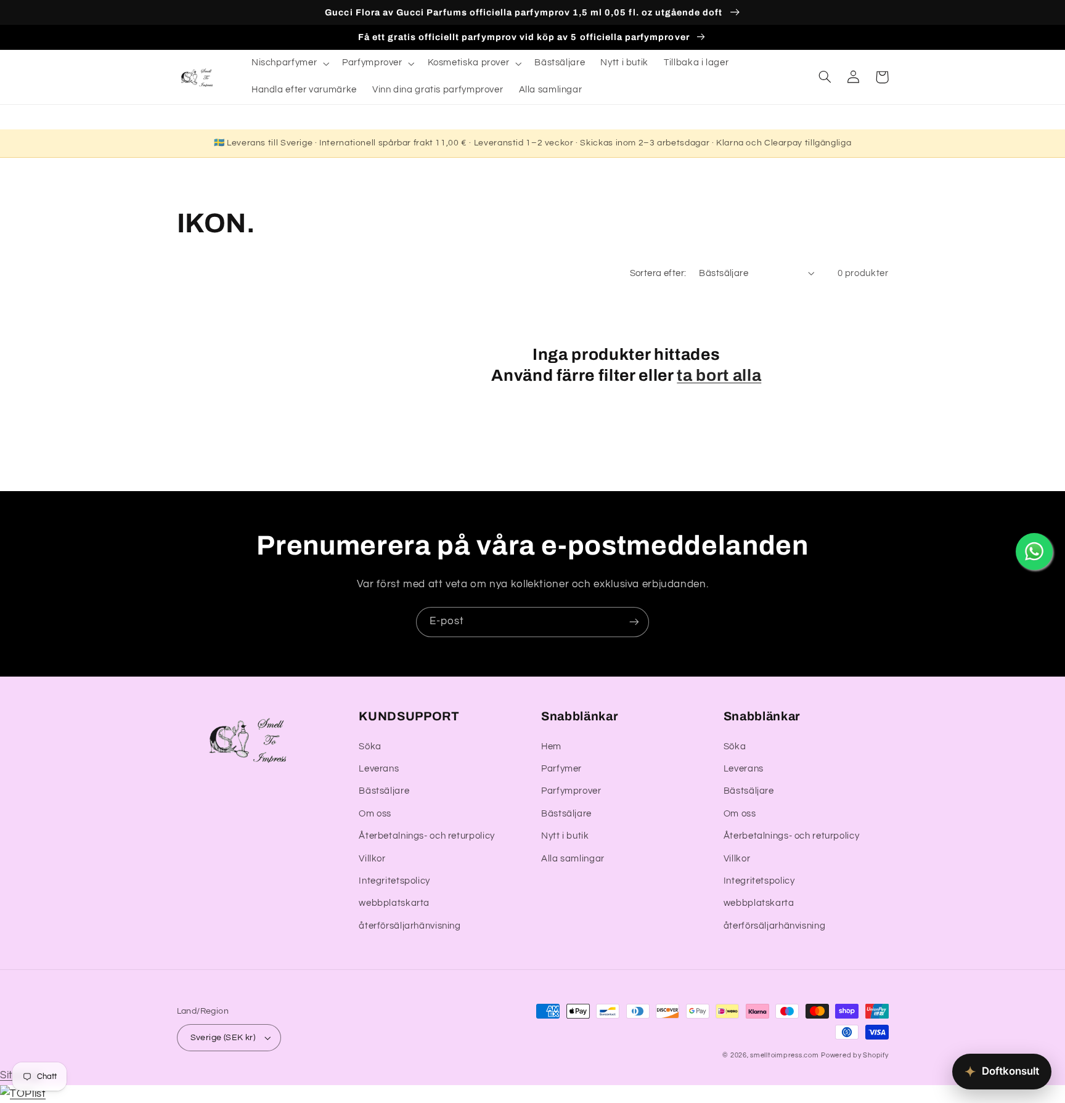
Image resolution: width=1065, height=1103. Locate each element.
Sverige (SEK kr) (223, 1037)
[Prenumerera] (634, 622)
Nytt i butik (565, 835)
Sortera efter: (658, 273)
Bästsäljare (384, 791)
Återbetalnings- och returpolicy (427, 835)
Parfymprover (571, 791)
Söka (370, 746)
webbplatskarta (394, 903)
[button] (288, 63)
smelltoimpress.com (784, 1055)
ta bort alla (719, 376)
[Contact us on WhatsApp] (1034, 551)
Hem (551, 746)
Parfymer (561, 768)
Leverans (379, 768)
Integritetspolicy (394, 880)
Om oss (375, 813)
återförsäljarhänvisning (410, 925)
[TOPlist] (23, 1093)
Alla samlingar (573, 858)
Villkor (372, 858)
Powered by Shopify (854, 1055)
